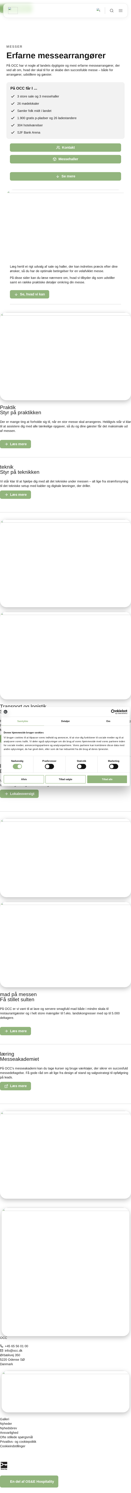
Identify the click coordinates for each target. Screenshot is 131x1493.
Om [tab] (108, 721)
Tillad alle (107, 779)
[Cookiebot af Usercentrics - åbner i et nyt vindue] (113, 711)
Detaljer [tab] (65, 721)
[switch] (49, 766)
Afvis (24, 779)
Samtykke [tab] (22, 721)
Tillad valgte (65, 779)
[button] (12, 223)
